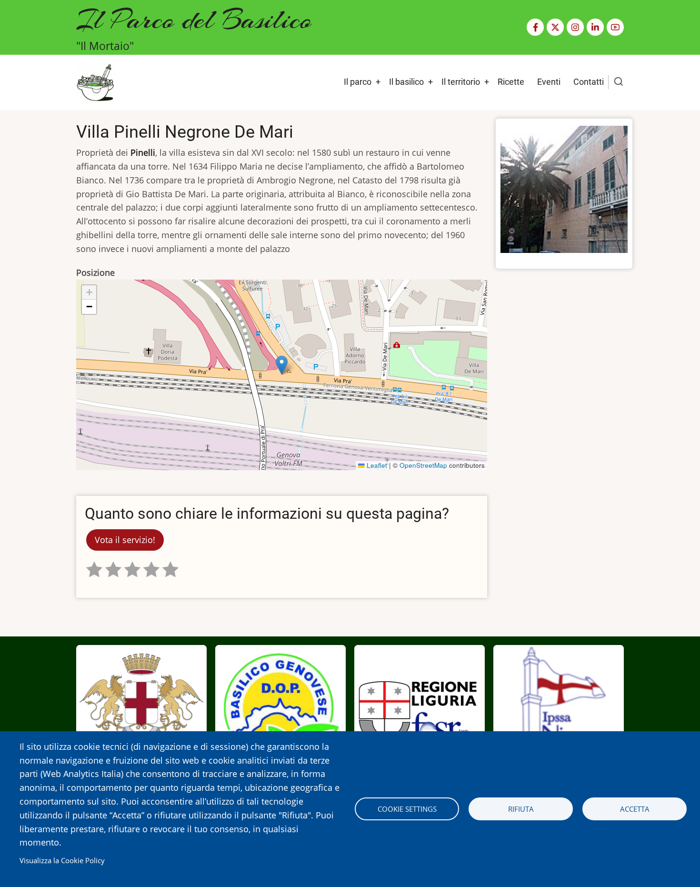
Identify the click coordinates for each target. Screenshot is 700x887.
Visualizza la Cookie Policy (62, 860)
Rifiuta (521, 809)
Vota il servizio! (125, 539)
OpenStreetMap (423, 465)
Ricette (511, 82)
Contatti (588, 82)
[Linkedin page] (595, 27)
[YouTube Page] (615, 27)
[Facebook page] (535, 27)
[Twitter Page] (555, 27)
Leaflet (376, 465)
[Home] (95, 81)
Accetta (635, 809)
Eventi (548, 82)
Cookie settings (407, 809)
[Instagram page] (575, 27)
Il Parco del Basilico (194, 19)
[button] (282, 365)
